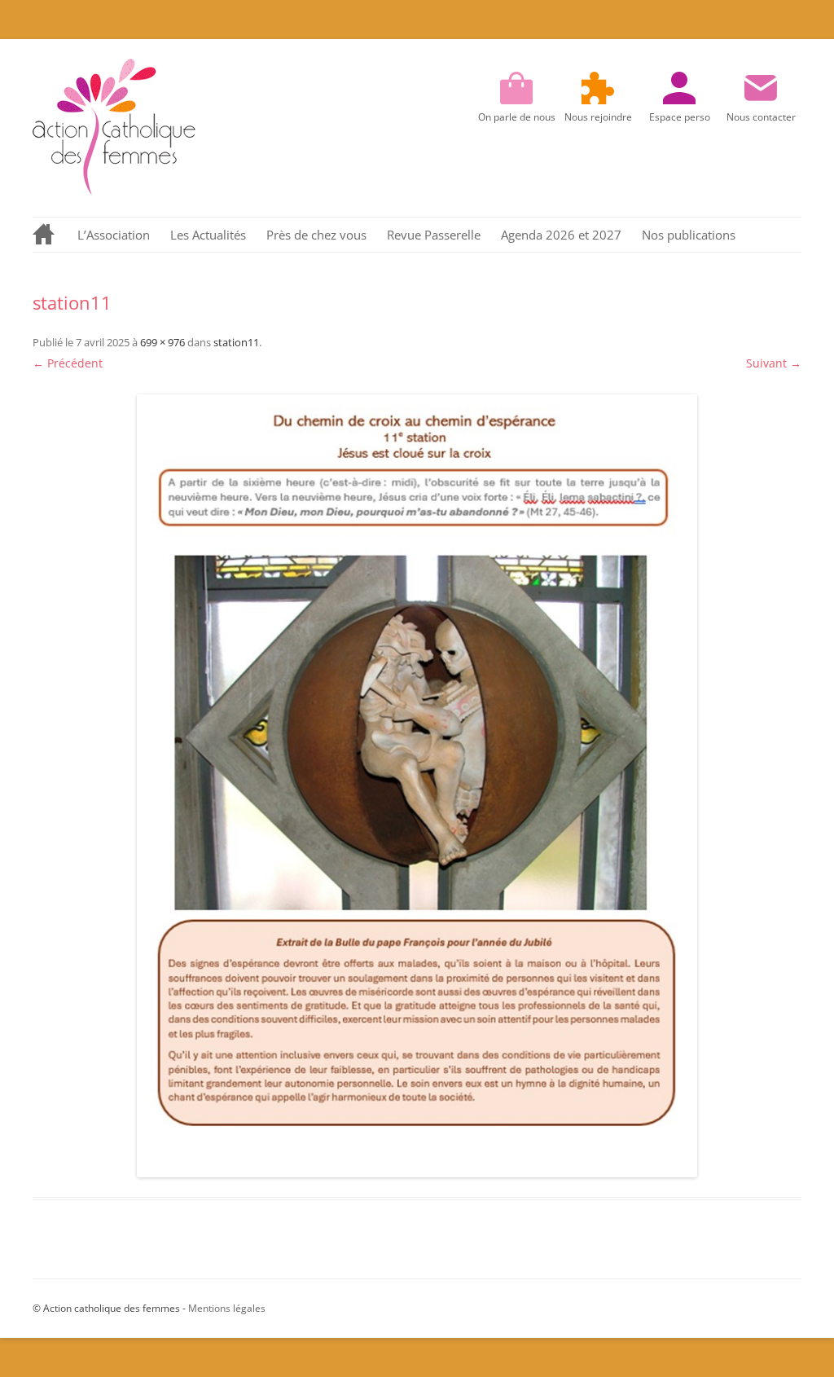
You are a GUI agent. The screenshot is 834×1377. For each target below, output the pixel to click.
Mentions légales (227, 1308)
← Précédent (68, 363)
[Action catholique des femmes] (114, 191)
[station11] (417, 785)
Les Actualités (208, 235)
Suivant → (773, 363)
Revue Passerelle (434, 235)
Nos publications (688, 235)
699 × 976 (162, 342)
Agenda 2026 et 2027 (561, 235)
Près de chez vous (316, 235)
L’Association (113, 235)
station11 (236, 342)
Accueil (45, 235)
